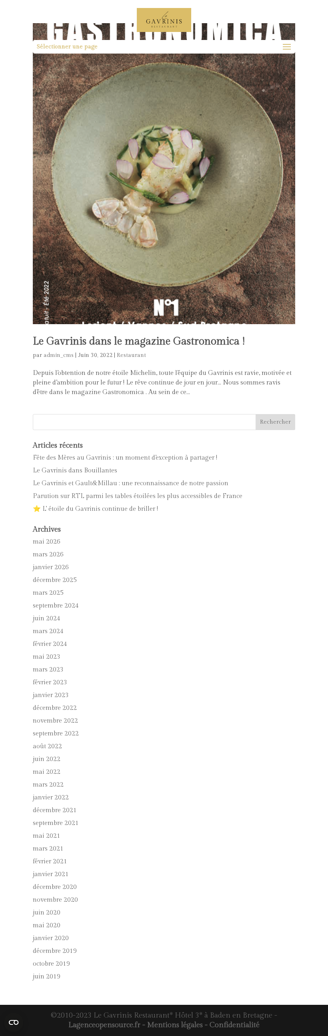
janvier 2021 (51, 874)
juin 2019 (46, 976)
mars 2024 (48, 631)
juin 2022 (46, 759)
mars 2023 (48, 669)
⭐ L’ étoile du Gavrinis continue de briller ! (95, 509)
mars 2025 (48, 593)
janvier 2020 (51, 938)
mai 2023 (46, 657)
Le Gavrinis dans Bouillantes (75, 470)
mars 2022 (48, 785)
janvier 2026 (51, 567)
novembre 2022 (55, 721)
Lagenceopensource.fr (104, 1025)
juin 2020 (46, 912)
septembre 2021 (56, 823)
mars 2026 (48, 554)
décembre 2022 (55, 708)
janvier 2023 (51, 695)
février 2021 (50, 861)
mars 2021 (48, 849)
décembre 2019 (55, 951)
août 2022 (47, 746)
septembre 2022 (56, 733)
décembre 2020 (55, 887)
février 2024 (50, 644)
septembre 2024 (56, 606)
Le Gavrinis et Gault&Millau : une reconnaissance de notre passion (130, 483)
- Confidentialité (231, 1025)
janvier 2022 (51, 797)
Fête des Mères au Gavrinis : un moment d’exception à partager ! (125, 458)
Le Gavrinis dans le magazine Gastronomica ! (139, 341)
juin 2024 (46, 618)
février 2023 (50, 682)
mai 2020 (46, 925)
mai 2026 (46, 542)
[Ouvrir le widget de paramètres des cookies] (13, 1022)
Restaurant (131, 355)
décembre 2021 (55, 810)
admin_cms (59, 355)
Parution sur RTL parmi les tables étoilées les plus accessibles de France (137, 496)
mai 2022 (46, 772)
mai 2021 (46, 836)
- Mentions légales (171, 1025)
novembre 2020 (55, 900)
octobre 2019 (51, 964)
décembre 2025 (55, 580)
